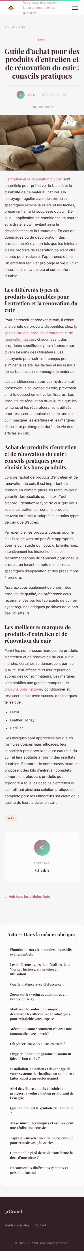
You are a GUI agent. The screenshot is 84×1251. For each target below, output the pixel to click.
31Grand (13, 1211)
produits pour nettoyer (23, 689)
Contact (40, 1225)
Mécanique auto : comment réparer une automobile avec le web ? (41, 1031)
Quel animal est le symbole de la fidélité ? (41, 1110)
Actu (22, 27)
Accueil (9, 27)
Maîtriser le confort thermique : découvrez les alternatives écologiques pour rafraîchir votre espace (40, 1014)
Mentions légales (16, 1225)
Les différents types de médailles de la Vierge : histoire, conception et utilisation (40, 969)
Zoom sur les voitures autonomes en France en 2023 (38, 996)
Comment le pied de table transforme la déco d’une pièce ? (41, 1155)
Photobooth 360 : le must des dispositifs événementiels (41, 951)
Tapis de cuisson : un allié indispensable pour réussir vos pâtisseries (41, 1140)
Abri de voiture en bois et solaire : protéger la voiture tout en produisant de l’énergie (42, 1093)
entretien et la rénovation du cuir (34, 179)
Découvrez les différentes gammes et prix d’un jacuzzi (39, 1170)
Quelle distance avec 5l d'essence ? (37, 984)
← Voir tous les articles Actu (27, 896)
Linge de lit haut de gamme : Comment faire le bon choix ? (40, 1056)
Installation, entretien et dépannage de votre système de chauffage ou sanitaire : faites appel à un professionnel (42, 1074)
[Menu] (75, 7)
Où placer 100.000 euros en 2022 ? (37, 1043)
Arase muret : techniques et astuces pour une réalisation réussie (42, 1125)
